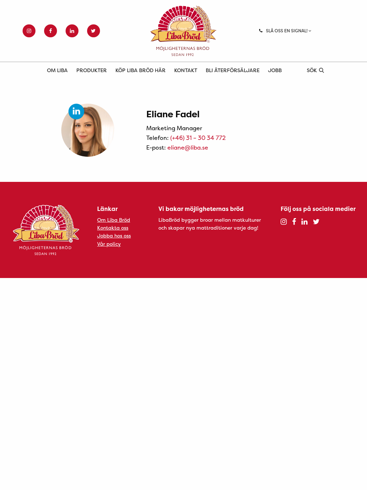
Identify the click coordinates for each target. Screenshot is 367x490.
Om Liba (57, 70)
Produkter (91, 70)
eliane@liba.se (187, 147)
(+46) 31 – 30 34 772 (198, 138)
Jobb (275, 70)
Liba (183, 31)
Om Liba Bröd (113, 219)
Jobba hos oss (114, 235)
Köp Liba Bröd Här (140, 70)
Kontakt (185, 70)
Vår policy (109, 243)
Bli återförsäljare (232, 70)
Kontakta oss (112, 227)
